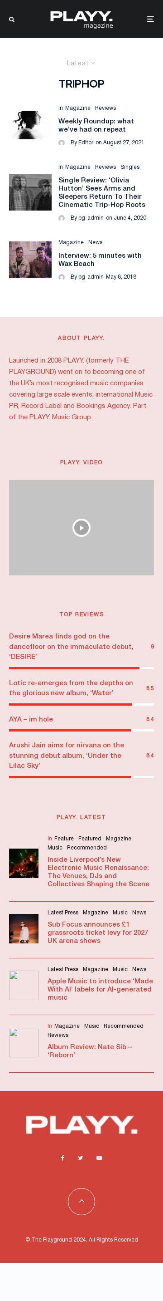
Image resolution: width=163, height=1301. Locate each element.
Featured (89, 838)
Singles (129, 167)
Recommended (87, 847)
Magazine (78, 108)
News (95, 242)
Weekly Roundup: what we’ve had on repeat (96, 125)
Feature (64, 838)
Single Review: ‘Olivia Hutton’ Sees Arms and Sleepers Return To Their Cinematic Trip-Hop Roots (101, 192)
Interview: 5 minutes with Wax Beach (100, 260)
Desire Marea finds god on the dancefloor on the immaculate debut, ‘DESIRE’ (71, 646)
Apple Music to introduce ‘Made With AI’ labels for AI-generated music (100, 989)
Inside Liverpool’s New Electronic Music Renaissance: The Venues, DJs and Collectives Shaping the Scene (98, 872)
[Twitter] (80, 1158)
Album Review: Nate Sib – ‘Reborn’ (90, 1051)
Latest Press (63, 912)
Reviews (105, 108)
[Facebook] (62, 1158)
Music (55, 847)
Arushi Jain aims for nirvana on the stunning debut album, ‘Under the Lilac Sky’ (66, 755)
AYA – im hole (31, 720)
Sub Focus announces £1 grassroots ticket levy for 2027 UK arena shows (98, 933)
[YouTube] (99, 1158)
